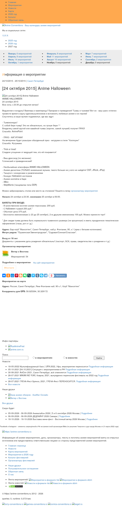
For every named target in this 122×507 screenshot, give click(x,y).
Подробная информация (101, 366)
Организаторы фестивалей (21, 460)
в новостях (72, 357)
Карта (11, 11)
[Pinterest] (16, 275)
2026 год (12, 13)
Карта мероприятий (18, 451)
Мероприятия (15, 5)
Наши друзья (14, 465)
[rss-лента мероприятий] (44, 479)
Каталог (12, 16)
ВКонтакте (9, 267)
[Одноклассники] (8, 275)
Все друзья (7, 403)
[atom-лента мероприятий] (76, 479)
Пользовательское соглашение (23, 468)
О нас (11, 474)
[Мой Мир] (12, 275)
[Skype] (41, 275)
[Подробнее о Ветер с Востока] (6, 253)
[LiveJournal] (29, 275)
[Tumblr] (37, 275)
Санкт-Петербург (35, 80)
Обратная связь (16, 19)
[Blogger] (20, 275)
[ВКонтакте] (4, 275)
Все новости (14, 384)
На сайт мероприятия (43, 262)
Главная (12, 2)
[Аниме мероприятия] (16, 431)
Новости (12, 8)
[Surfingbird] (33, 275)
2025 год (12, 40)
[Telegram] (45, 275)
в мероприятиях (43, 357)
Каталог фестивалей (18, 457)
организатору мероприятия (84, 190)
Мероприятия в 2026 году (20, 454)
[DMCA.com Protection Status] (15, 486)
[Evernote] (25, 275)
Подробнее (86, 413)
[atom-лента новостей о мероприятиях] (63, 482)
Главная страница (17, 445)
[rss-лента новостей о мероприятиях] (37, 482)
